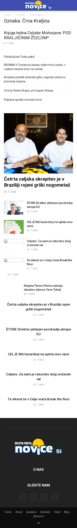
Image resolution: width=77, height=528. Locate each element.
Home (8, 512)
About (18, 512)
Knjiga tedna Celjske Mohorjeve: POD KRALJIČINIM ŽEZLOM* (37, 35)
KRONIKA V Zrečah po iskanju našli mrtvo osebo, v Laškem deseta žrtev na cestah (34, 67)
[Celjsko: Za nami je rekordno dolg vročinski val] (14, 246)
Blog (66, 512)
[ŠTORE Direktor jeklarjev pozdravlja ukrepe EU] (14, 208)
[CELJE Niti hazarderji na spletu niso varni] (14, 227)
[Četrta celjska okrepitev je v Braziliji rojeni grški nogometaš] (38, 143)
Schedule (45, 512)
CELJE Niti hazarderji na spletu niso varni (38, 354)
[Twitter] (44, 497)
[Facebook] (22, 497)
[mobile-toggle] (6, 5)
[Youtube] (54, 497)
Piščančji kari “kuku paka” (19, 56)
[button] (71, 5)
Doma (7, 15)
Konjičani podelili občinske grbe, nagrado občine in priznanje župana (35, 79)
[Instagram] (33, 497)
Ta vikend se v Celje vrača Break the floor (39, 399)
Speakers (31, 512)
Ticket (57, 512)
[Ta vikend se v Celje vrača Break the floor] (14, 265)
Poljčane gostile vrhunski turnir (23, 99)
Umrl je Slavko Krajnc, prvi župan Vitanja (28, 90)
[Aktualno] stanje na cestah (28, 270)
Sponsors (38, 516)
